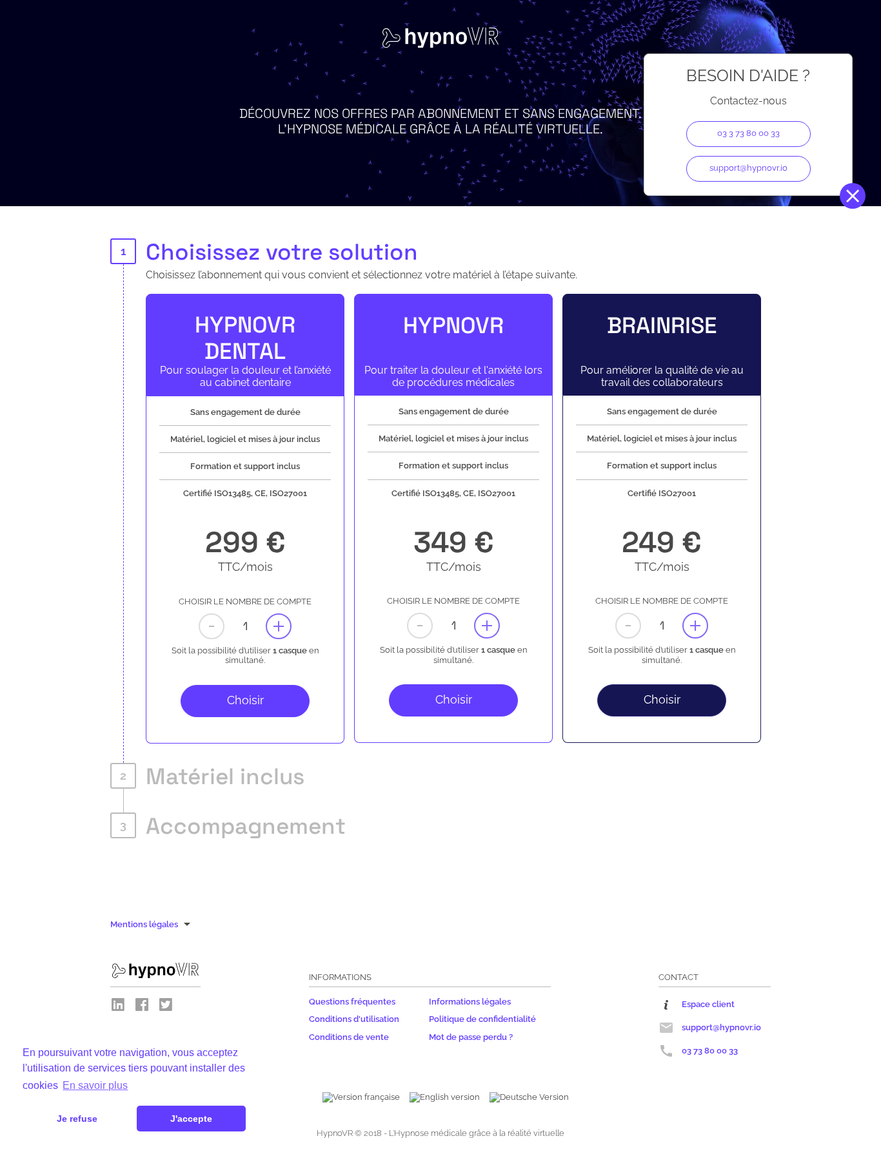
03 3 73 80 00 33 (748, 133)
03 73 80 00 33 (710, 1050)
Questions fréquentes (352, 1001)
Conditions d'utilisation (354, 1019)
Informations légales (470, 1001)
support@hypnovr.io (748, 168)
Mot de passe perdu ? (471, 1037)
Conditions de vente (349, 1037)
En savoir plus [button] (95, 1085)
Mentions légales (144, 924)
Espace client (708, 1004)
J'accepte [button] (191, 1118)
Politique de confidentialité (482, 1019)
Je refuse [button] (77, 1118)
